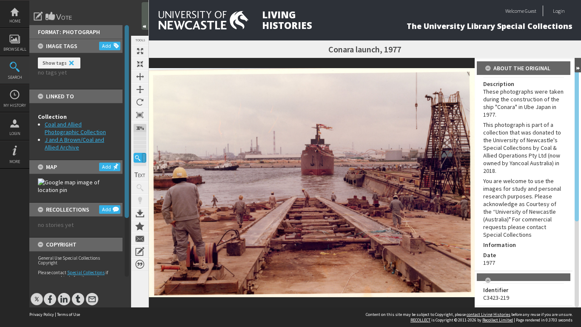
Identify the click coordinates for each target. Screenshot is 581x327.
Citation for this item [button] (139, 264)
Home (14, 21)
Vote (59, 16)
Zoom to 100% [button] (139, 115)
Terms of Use (68, 314)
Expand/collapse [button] (578, 65)
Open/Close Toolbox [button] (145, 16)
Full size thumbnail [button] (139, 51)
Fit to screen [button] (139, 63)
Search (15, 77)
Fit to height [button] (139, 89)
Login (14, 133)
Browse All (14, 49)
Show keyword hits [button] (139, 187)
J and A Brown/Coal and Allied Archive (74, 143)
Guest (530, 11)
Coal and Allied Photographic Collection (75, 128)
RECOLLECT (420, 320)
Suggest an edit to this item (38, 16)
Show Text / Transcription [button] (139, 175)
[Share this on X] (37, 295)
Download (139, 213)
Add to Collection (139, 226)
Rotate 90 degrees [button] (139, 102)
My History (14, 105)
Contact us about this (139, 238)
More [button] (14, 161)
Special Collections (86, 272)
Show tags (55, 63)
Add (106, 46)
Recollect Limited (497, 320)
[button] (140, 158)
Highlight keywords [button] (139, 200)
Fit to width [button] (139, 76)
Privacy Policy (41, 314)
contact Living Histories (488, 314)
